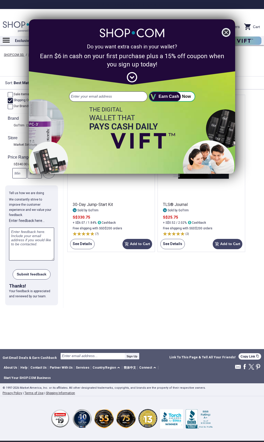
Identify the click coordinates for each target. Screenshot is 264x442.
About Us (10, 367)
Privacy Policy (12, 393)
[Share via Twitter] (251, 367)
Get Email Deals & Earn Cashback (30, 357)
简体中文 (130, 367)
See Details (81, 245)
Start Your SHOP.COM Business (27, 378)
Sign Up (132, 356)
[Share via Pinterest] (258, 367)
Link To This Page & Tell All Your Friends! (202, 357)
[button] (107, 368)
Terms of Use (34, 393)
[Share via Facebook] (245, 367)
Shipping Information (60, 393)
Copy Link (250, 356)
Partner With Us (61, 367)
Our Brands (23, 106)
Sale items (23, 94)
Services (82, 367)
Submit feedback (31, 274)
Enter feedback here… (27, 220)
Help (23, 367)
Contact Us (38, 367)
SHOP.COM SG (14, 55)
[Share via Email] (238, 368)
